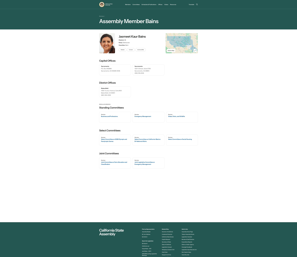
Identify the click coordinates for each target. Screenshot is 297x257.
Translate (191, 4)
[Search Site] (197, 4)
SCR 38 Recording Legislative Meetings (149, 254)
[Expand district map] (195, 50)
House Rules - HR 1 (146, 248)
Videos (166, 4)
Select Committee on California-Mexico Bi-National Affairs (147, 140)
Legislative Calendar (187, 237)
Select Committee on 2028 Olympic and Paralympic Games (114, 140)
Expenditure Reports (187, 242)
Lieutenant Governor (167, 234)
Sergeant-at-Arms (166, 254)
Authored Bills (140, 49)
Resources (173, 4)
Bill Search (144, 243)
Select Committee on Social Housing (180, 139)
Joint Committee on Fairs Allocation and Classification (114, 163)
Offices (160, 4)
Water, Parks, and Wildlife (176, 116)
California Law (145, 246)
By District (144, 237)
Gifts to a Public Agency (188, 244)
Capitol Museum (166, 239)
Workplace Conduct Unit (168, 249)
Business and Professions (109, 116)
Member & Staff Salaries (188, 239)
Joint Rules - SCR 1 (146, 251)
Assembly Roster (146, 231)
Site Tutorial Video (186, 252)
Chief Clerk (165, 252)
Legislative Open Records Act (189, 249)
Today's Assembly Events (188, 234)
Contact (131, 49)
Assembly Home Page (187, 231)
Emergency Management (143, 116)
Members (128, 4)
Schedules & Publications (149, 4)
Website (122, 49)
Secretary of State (166, 242)
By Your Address (146, 234)
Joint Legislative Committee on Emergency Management (145, 163)
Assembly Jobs (185, 254)
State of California (166, 244)
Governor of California (167, 231)
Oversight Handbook (187, 247)
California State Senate (168, 237)
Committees (136, 4)
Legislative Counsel (167, 247)
